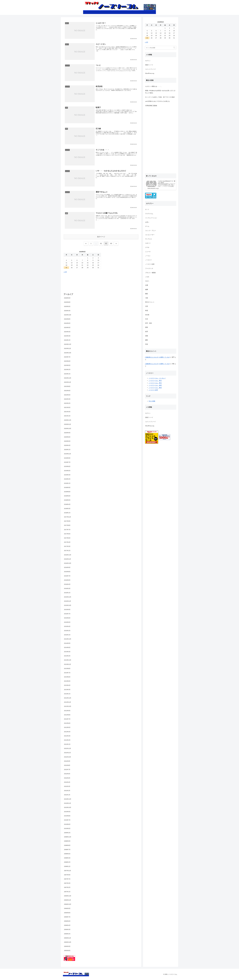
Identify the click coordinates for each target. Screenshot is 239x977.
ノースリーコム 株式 (155, 387)
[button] (174, 48)
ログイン (147, 60)
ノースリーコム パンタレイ (157, 378)
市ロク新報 (152, 401)
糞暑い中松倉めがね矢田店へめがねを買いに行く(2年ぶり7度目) (160, 92)
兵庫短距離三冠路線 (151, 105)
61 (101, 243)
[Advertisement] (160, 114)
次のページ (101, 237)
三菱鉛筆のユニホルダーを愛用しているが (157, 357)
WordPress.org (149, 73)
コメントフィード (150, 69)
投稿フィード (149, 65)
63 (111, 243)
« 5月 (65, 272)
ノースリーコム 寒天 (155, 380)
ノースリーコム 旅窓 (155, 385)
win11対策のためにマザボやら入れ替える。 (158, 101)
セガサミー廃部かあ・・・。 (153, 86)
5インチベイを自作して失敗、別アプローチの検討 (160, 97)
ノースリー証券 (153, 390)
